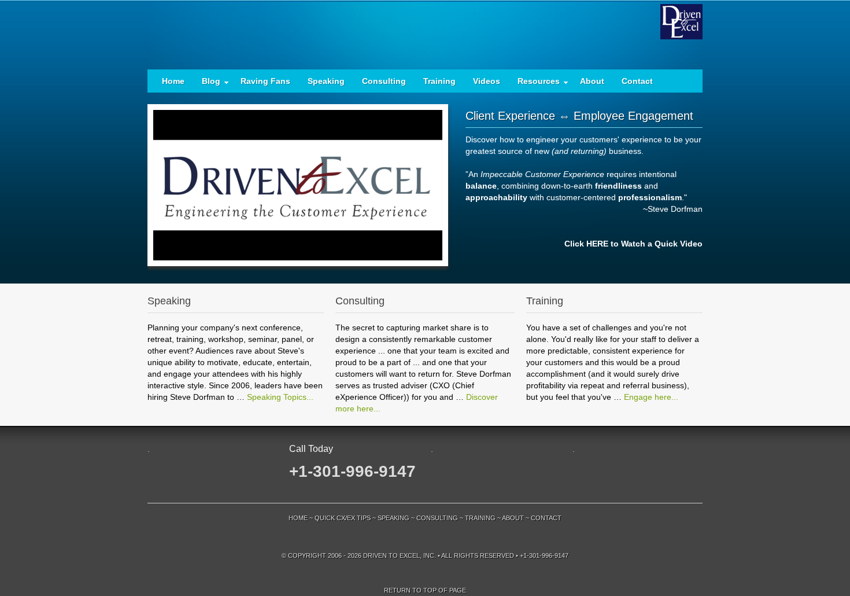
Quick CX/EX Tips (343, 517)
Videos (486, 81)
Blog (206, 83)
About (592, 81)
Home (173, 81)
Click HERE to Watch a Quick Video (633, 243)
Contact (637, 81)
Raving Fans (265, 81)
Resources (534, 83)
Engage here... (651, 397)
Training (439, 81)
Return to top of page (425, 590)
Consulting (384, 81)
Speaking (326, 81)
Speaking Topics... (280, 397)
